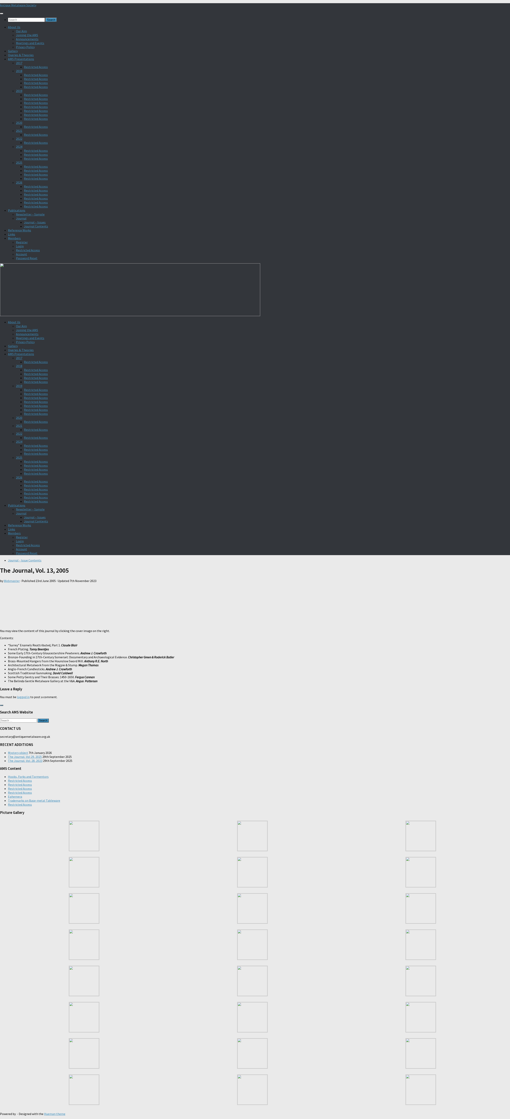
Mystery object (18, 753)
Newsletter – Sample (30, 214)
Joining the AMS (27, 35)
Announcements (27, 39)
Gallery (13, 51)
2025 (19, 163)
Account (21, 254)
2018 (19, 71)
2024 (19, 147)
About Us (14, 27)
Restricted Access (36, 67)
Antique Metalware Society (18, 5)
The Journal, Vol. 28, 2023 (25, 761)
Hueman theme (54, 1114)
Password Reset (26, 258)
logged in (23, 697)
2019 (19, 91)
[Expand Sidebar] (1, 705)
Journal (21, 218)
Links (11, 234)
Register (22, 242)
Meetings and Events (30, 43)
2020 (19, 123)
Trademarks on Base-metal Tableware (34, 801)
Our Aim (21, 31)
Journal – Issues (35, 222)
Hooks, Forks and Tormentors (28, 777)
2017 (19, 63)
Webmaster (12, 581)
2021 (19, 131)
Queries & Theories (21, 55)
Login (20, 246)
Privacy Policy (25, 47)
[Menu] (1, 13)
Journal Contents (36, 226)
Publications (16, 210)
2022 (19, 139)
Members (14, 238)
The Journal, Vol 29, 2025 (25, 757)
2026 (19, 182)
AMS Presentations (21, 59)
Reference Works (19, 230)
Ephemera (15, 797)
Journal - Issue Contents (24, 560)
